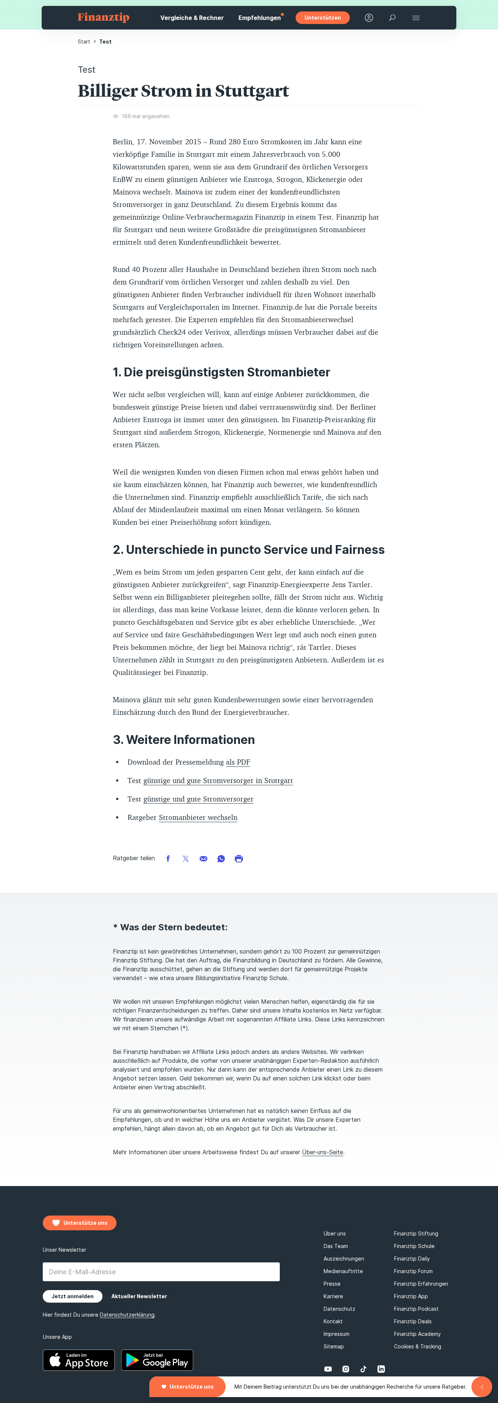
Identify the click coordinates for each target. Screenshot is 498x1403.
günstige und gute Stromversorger (198, 798)
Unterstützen (322, 17)
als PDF (238, 761)
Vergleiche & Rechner (192, 17)
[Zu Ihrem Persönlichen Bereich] (369, 17)
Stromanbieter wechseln (198, 817)
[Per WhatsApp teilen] (221, 858)
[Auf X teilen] (185, 858)
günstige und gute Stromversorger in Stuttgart (218, 780)
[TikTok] (363, 1369)
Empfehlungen (259, 17)
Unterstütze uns (192, 1386)
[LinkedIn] (381, 1369)
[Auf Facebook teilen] (168, 858)
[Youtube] (328, 1369)
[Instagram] (345, 1369)
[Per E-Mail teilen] (203, 858)
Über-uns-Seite (322, 1152)
